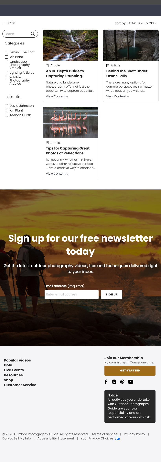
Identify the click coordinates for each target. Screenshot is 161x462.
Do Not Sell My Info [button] (16, 438)
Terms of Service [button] (104, 434)
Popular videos (17, 360)
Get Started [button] (130, 370)
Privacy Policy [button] (134, 434)
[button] (32, 33)
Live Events (14, 370)
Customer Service (20, 385)
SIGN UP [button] (112, 294)
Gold (8, 365)
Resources (13, 375)
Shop (8, 380)
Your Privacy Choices (97, 438)
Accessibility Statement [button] (56, 438)
